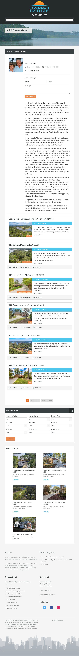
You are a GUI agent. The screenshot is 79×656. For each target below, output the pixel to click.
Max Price (9, 429)
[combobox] (39, 419)
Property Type (55, 416)
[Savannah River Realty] (39, 7)
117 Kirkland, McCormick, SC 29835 (24, 245)
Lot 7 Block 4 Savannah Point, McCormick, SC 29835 (31, 219)
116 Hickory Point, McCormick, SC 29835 (26, 275)
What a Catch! (44, 564)
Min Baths (32, 422)
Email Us (52, 594)
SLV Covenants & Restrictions (14, 594)
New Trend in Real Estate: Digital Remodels (52, 557)
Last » (50, 400)
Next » (44, 400)
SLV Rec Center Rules (12, 602)
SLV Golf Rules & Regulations (14, 596)
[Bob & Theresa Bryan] (16, 65)
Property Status (33, 416)
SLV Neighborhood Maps (13, 588)
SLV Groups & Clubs (11, 608)
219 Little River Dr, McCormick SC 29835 (26, 365)
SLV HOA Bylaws (10, 599)
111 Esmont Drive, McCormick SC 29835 (26, 305)
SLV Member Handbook (12, 605)
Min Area (33, 429)
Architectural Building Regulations (15, 591)
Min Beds (9, 422)
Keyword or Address (12, 416)
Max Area (56, 429)
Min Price (54, 422)
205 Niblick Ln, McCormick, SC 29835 (25, 335)
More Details (38, 235)
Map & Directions (44, 594)
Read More (16, 476)
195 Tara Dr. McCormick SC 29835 (23, 534)
